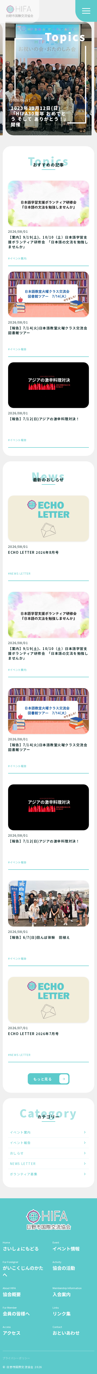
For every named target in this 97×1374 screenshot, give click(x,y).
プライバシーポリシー (16, 1358)
